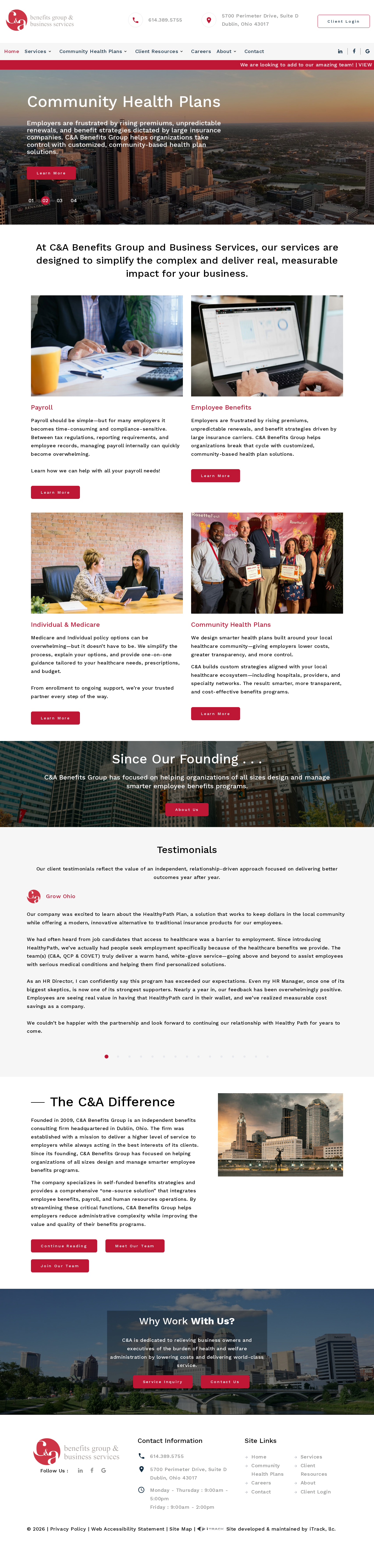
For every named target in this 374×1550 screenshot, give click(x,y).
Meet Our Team (135, 1246)
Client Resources (157, 51)
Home (11, 51)
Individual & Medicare (65, 624)
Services (35, 51)
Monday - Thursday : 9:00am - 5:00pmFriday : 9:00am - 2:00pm (189, 1498)
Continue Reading (64, 1246)
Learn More (51, 173)
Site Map (180, 1529)
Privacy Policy (68, 1529)
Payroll (42, 407)
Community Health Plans (90, 51)
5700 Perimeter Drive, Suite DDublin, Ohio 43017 (188, 1473)
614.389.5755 (165, 20)
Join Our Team (60, 1266)
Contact (254, 51)
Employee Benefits (221, 407)
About (224, 51)
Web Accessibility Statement (128, 1529)
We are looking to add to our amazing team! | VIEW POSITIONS (278, 64)
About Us (187, 809)
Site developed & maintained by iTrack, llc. (280, 1529)
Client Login (316, 1492)
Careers (201, 51)
